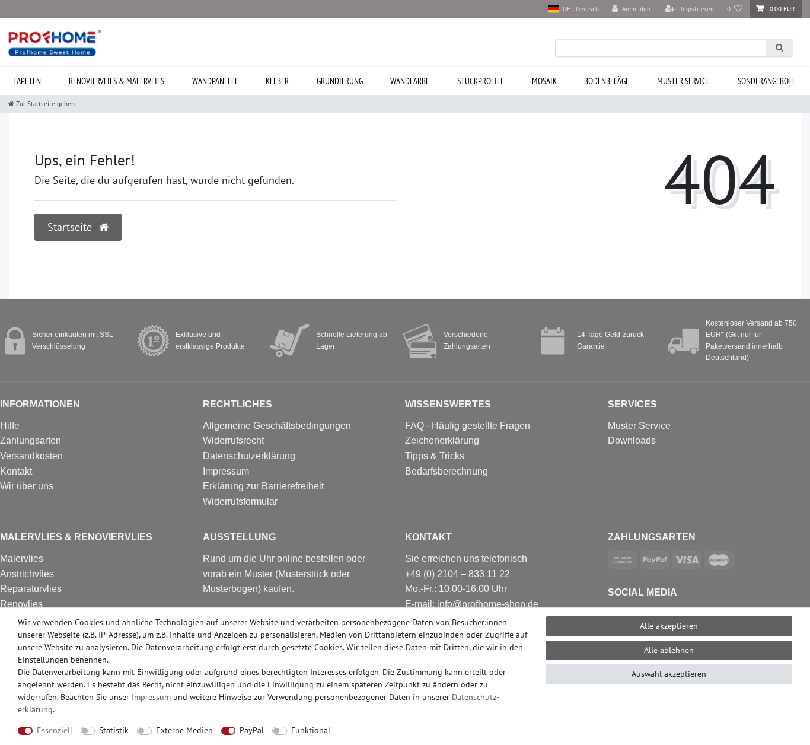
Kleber (277, 81)
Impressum (226, 471)
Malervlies (21, 558)
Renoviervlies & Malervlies (116, 81)
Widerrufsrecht (233, 440)
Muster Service (639, 426)
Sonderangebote (767, 81)
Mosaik (544, 81)
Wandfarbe (409, 81)
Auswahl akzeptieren (669, 673)
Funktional (310, 730)
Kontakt (16, 471)
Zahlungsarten (30, 440)
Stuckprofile (480, 81)
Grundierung (340, 81)
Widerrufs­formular (240, 501)
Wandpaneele (215, 81)
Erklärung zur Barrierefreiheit (263, 486)
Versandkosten (31, 456)
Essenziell (54, 730)
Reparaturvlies (31, 589)
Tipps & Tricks (434, 456)
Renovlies (21, 604)
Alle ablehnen (669, 650)
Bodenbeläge (606, 81)
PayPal (252, 730)
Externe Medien (184, 730)
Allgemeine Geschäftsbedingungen (277, 426)
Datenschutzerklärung (249, 456)
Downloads (632, 440)
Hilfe (10, 426)
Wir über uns (26, 486)
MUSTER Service (683, 81)
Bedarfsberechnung (446, 471)
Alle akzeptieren (669, 625)
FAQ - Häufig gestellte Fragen (467, 426)
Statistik (114, 730)
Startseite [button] (71, 227)
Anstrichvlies (27, 574)
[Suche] (779, 48)
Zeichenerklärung (442, 440)
